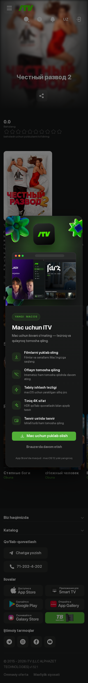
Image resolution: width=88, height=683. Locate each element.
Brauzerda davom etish (44, 447)
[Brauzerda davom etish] (74, 224)
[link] (44, 436)
